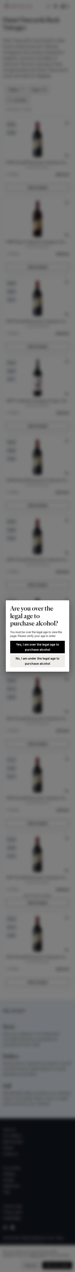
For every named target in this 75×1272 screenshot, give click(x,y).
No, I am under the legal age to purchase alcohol (37, 661)
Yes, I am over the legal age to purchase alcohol (37, 647)
